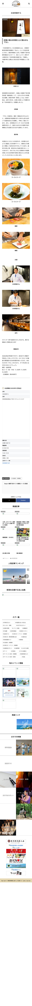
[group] (14, 576)
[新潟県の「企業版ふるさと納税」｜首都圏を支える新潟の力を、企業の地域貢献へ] (9, 693)
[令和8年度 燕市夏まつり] (9, 682)
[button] (27, 576)
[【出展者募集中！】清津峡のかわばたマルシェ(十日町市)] (23, 693)
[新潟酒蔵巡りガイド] (9, 703)
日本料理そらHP (6, 463)
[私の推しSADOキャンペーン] (23, 682)
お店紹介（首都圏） (16, 478)
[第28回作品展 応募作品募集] (23, 672)
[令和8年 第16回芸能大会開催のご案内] (9, 672)
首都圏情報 (6, 478)
